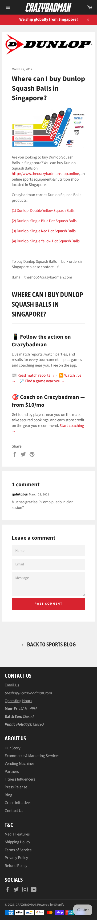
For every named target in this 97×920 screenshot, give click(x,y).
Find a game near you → (45, 381)
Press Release (16, 787)
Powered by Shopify (50, 904)
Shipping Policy (17, 842)
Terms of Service (18, 850)
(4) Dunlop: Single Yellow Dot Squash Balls (46, 241)
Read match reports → (36, 375)
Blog (8, 795)
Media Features (17, 834)
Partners (12, 771)
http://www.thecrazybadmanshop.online (45, 174)
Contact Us (14, 811)
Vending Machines (19, 763)
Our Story (12, 748)
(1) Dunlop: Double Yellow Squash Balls (43, 210)
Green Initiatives (18, 803)
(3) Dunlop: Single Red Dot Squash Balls (44, 231)
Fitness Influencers (20, 779)
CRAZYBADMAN (26, 904)
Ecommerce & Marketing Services (32, 756)
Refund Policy (16, 866)
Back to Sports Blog (51, 644)
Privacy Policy (16, 858)
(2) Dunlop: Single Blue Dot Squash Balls (44, 221)
